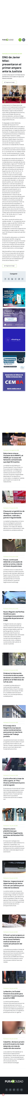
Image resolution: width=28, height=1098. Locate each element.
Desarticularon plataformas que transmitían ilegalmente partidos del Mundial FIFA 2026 (13, 833)
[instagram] (14, 1089)
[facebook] (6, 1089)
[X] (8, 279)
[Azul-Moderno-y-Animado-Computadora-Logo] (14, 329)
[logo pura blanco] (14, 1080)
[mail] (21, 1089)
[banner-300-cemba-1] (14, 373)
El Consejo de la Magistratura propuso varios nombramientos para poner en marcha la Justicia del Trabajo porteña (12, 731)
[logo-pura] (8, 39)
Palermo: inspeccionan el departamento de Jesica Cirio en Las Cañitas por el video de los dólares (13, 884)
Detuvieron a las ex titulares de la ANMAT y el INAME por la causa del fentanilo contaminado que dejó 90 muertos (13, 457)
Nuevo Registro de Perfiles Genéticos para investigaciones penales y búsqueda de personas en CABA (13, 616)
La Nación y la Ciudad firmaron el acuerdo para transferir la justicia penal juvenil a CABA (13, 994)
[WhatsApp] (15, 279)
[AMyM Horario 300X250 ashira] (14, 352)
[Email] (22, 279)
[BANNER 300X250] (14, 289)
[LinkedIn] (12, 279)
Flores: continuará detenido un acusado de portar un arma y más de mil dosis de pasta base (12, 563)
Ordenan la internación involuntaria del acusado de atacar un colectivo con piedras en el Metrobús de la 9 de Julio (13, 677)
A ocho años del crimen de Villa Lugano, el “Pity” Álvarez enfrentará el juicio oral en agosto (14, 781)
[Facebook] (5, 279)
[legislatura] (14, 309)
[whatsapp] (17, 1089)
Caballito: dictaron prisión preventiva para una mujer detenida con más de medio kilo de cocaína (13, 1045)
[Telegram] (19, 279)
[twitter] (10, 1089)
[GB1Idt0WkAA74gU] (14, 86)
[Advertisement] (14, 18)
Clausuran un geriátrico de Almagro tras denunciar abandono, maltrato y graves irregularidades (13, 514)
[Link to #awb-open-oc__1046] (20, 39)
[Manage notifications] (3, 1094)
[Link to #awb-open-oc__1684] (23, 39)
